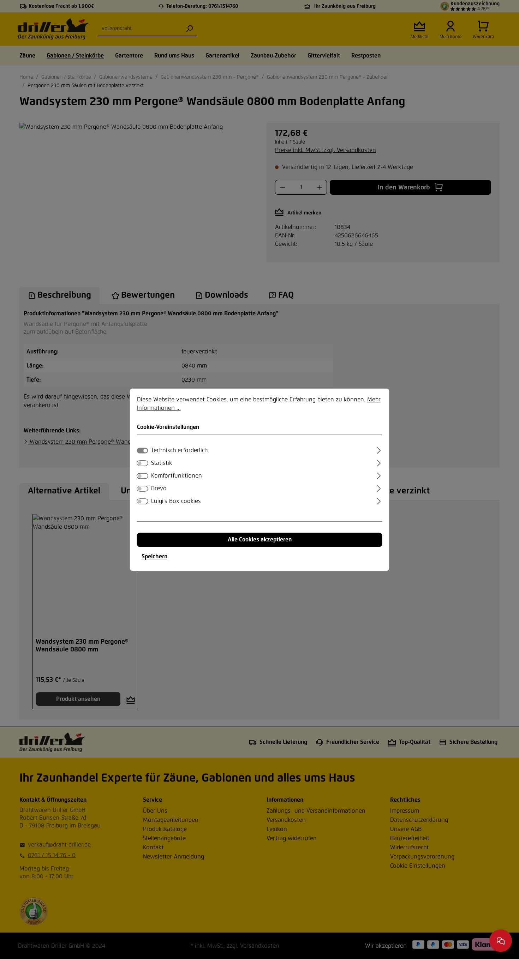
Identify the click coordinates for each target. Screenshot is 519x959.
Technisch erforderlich (179, 450)
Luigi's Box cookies (176, 501)
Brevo (159, 488)
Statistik (161, 463)
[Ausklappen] (378, 449)
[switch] (142, 463)
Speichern (154, 556)
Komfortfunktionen (176, 476)
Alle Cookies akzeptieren (260, 539)
